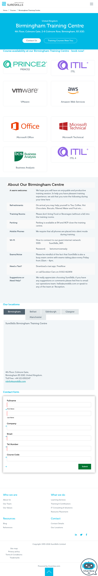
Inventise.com (54, 566)
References (7, 527)
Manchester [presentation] (36, 317)
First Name (10, 409)
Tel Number (12, 444)
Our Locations (57, 527)
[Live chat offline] (89, 566)
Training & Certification (61, 504)
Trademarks (15, 558)
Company (11, 423)
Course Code (13, 454)
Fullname (11, 400)
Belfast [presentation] (33, 311)
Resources (9, 518)
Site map (14, 548)
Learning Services (58, 500)
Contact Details (57, 523)
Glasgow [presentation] (70, 311)
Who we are (10, 494)
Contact (55, 518)
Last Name (10, 417)
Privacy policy (14, 552)
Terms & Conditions (14, 555)
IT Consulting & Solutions (61, 508)
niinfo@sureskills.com (15, 381)
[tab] (14, 312)
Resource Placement (59, 512)
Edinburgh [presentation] (51, 311)
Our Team (7, 504)
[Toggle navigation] (91, 4)
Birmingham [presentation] (14, 311)
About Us (7, 500)
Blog (5, 523)
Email (9, 434)
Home (5, 10)
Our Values (7, 508)
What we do (58, 494)
